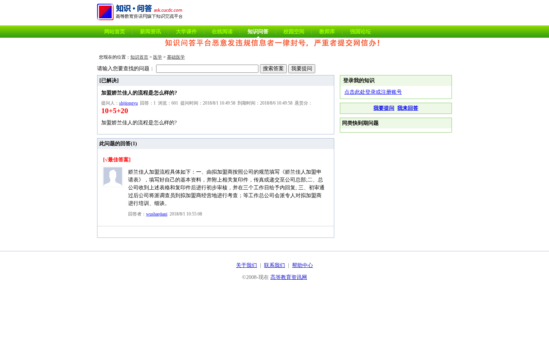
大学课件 (186, 31)
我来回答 (407, 108)
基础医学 (176, 57)
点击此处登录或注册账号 (373, 92)
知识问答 (258, 31)
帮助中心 (302, 265)
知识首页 (139, 57)
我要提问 (383, 108)
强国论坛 (360, 31)
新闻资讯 (150, 31)
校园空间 (293, 31)
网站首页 (114, 31)
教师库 (327, 31)
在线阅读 (222, 31)
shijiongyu (128, 103)
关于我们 (246, 265)
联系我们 (274, 265)
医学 (157, 57)
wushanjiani (156, 214)
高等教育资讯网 (288, 277)
